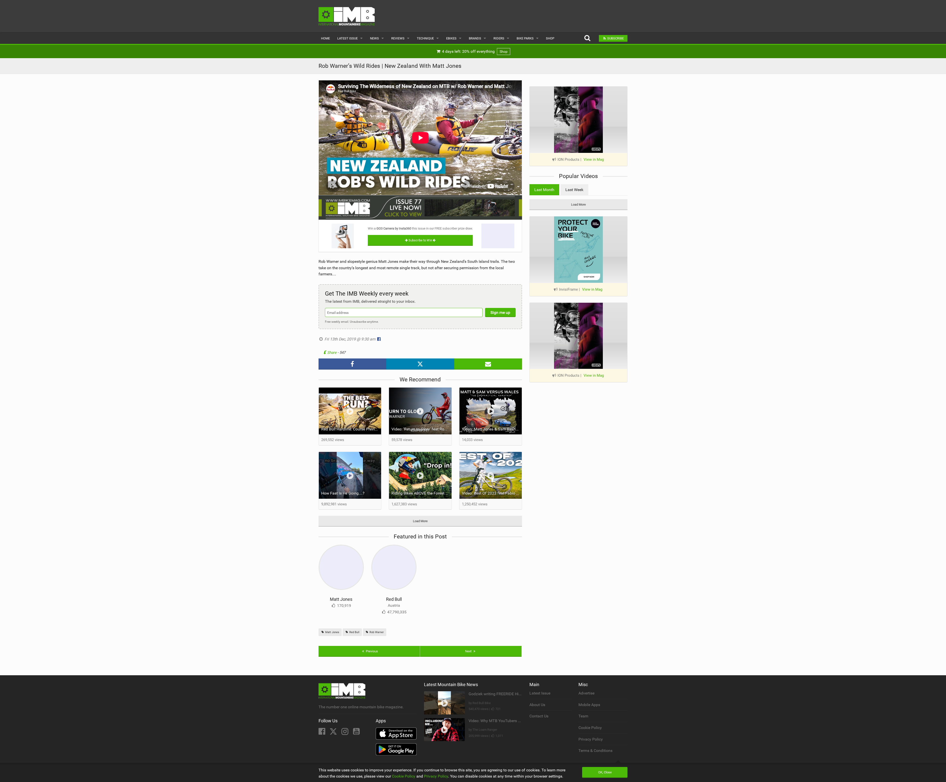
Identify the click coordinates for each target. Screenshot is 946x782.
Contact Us (538, 716)
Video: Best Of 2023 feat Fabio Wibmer (492, 493)
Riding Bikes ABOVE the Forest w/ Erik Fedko (421, 493)
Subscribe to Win (420, 240)
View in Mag (594, 159)
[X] (334, 732)
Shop (550, 38)
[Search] (587, 38)
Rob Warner (376, 632)
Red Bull (394, 599)
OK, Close (605, 772)
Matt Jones (341, 599)
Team (583, 716)
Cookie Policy (590, 727)
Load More (420, 521)
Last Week (574, 189)
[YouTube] (356, 732)
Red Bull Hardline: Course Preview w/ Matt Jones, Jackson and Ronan (351, 429)
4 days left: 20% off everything (474, 51)
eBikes (451, 38)
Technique (425, 38)
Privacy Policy (590, 739)
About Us (537, 704)
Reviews (398, 38)
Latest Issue (347, 38)
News (374, 38)
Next (468, 651)
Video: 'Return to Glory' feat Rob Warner (421, 429)
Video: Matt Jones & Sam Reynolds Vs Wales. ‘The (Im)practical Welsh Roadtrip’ (492, 429)
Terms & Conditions (595, 750)
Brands (475, 38)
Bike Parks (525, 38)
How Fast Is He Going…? (343, 493)
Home (325, 38)
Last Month (544, 189)
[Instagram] (345, 732)
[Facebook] (322, 732)
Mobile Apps (589, 704)
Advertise (586, 693)
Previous (371, 651)
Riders (498, 38)
